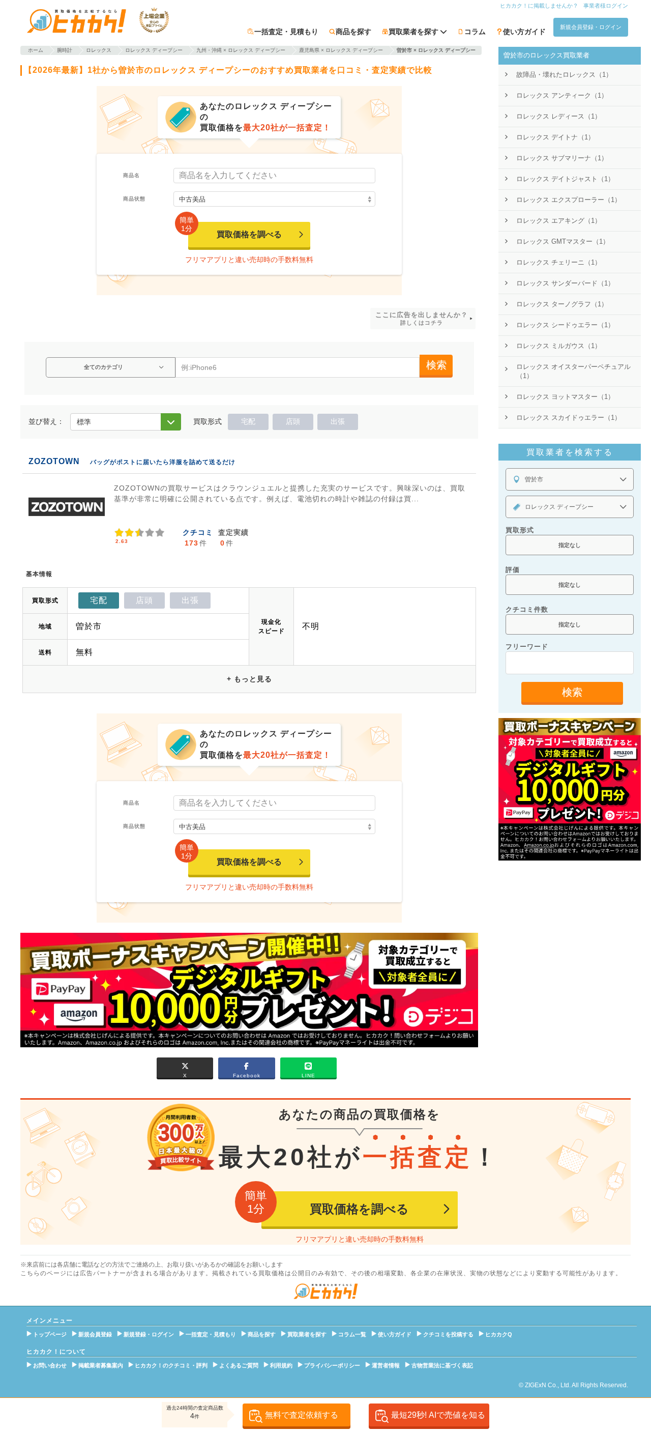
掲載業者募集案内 (100, 1365)
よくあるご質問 (238, 1365)
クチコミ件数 (527, 609)
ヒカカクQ (498, 1334)
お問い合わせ (50, 1365)
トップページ (50, 1334)
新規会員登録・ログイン (591, 27)
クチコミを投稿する (448, 1334)
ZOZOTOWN (54, 461)
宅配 (248, 421)
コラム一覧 (352, 1334)
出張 (338, 421)
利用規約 (281, 1365)
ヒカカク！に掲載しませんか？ (539, 6)
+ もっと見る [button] (249, 679)
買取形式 (520, 530)
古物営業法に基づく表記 (442, 1365)
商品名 (131, 175)
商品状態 (134, 199)
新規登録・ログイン (149, 1334)
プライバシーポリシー (332, 1365)
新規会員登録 (95, 1334)
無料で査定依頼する (301, 1415)
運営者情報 (386, 1365)
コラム (475, 31)
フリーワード (527, 646)
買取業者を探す (307, 1334)
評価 (513, 570)
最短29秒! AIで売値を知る (438, 1415)
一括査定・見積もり (286, 31)
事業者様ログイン (605, 6)
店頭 (293, 421)
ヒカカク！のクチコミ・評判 (171, 1365)
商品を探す (353, 31)
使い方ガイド (524, 31)
